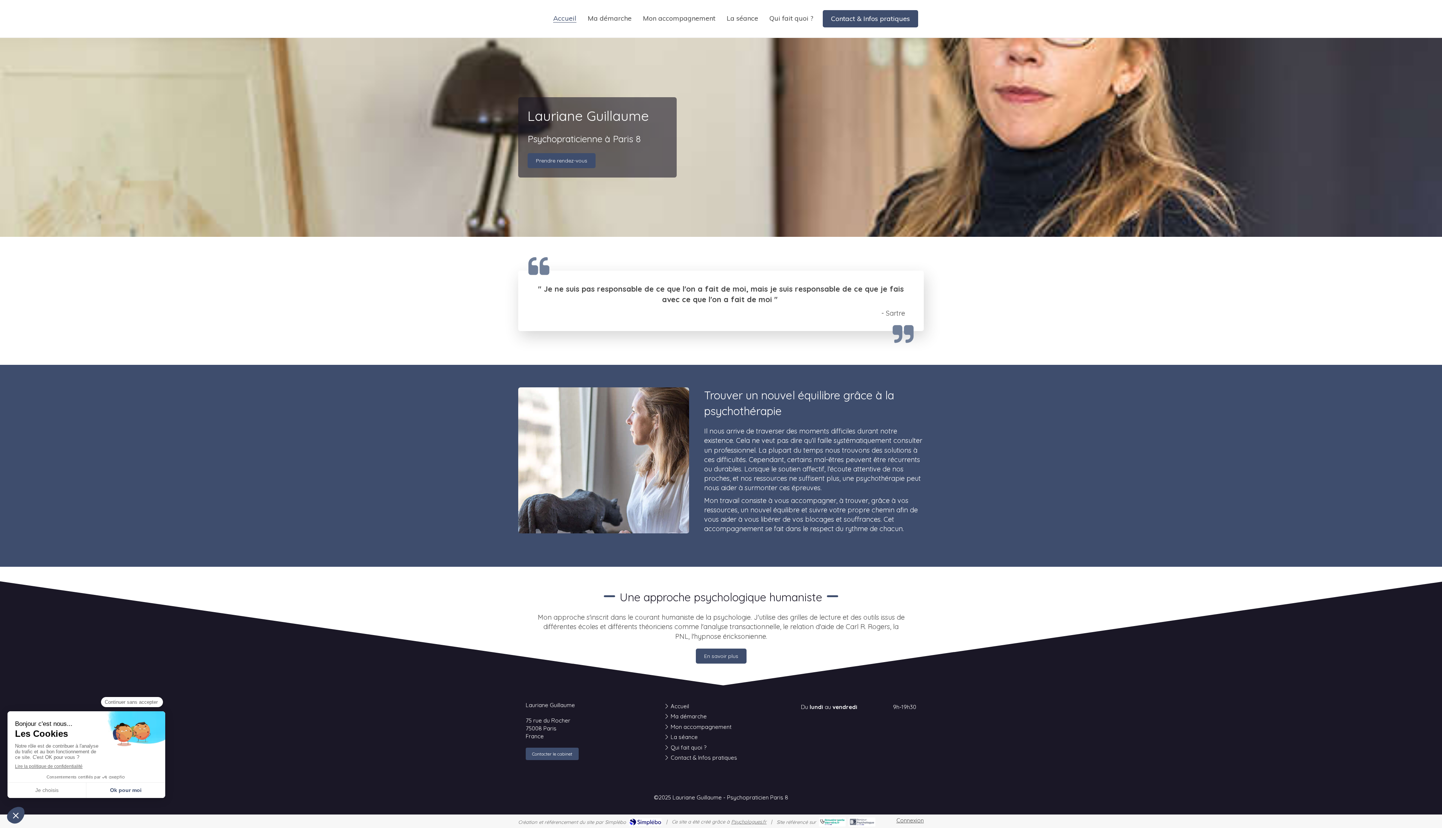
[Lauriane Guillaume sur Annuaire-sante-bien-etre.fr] (832, 821)
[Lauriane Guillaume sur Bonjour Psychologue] (862, 821)
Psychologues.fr (748, 822)
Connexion (910, 820)
